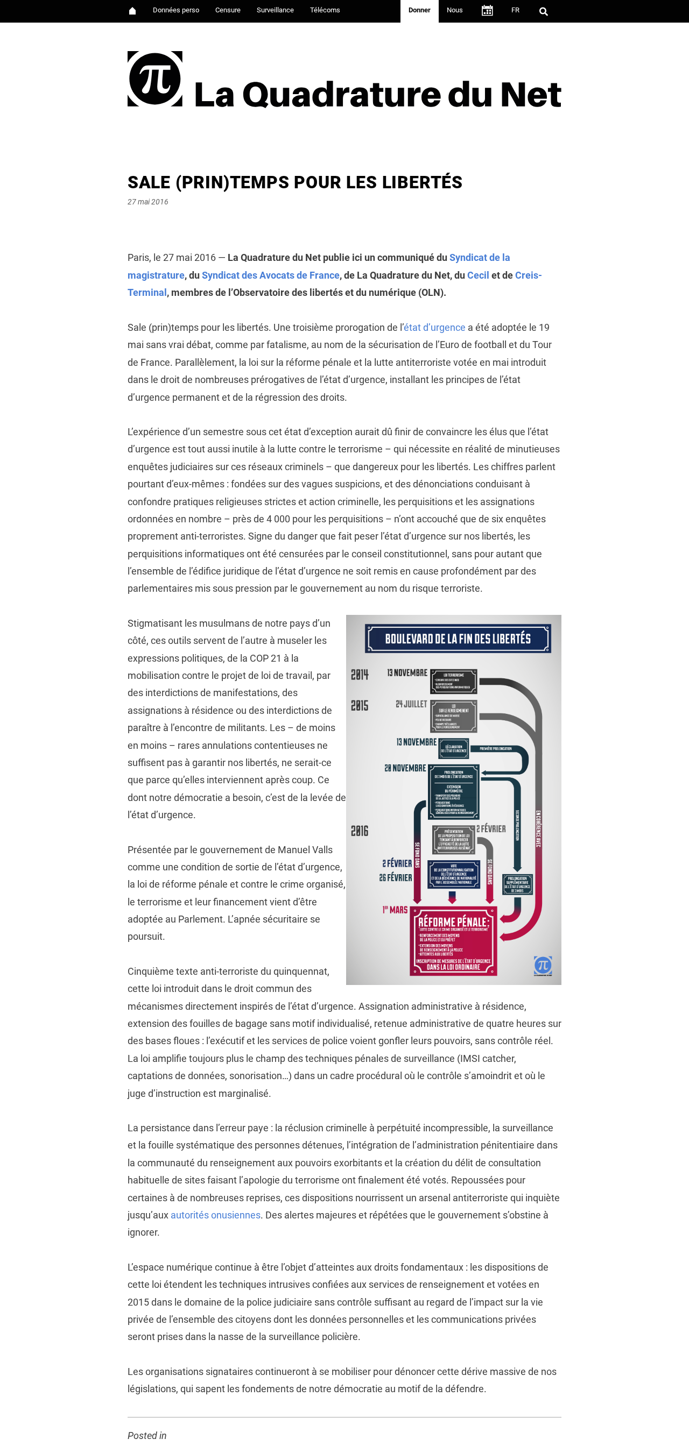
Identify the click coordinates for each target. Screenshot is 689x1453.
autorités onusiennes (216, 1215)
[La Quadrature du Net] (344, 76)
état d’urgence (435, 327)
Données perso (176, 10)
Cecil (478, 275)
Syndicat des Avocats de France (271, 275)
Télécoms (325, 10)
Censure (228, 10)
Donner (420, 10)
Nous (455, 10)
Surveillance (275, 10)
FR (515, 10)
